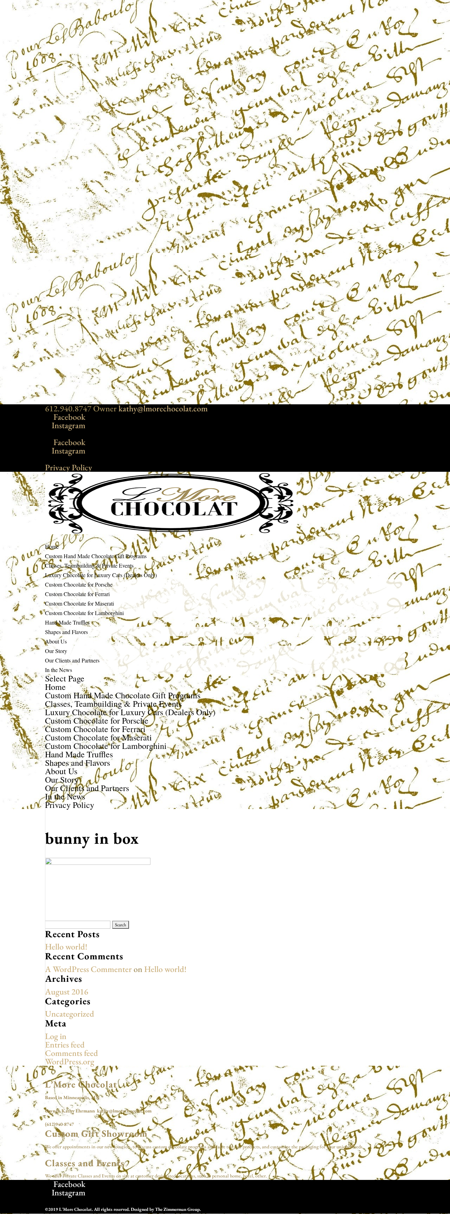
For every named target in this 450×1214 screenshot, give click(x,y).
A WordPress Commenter (88, 969)
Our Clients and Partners (72, 660)
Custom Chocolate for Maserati (79, 603)
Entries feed (65, 1044)
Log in (55, 1036)
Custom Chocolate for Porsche (78, 584)
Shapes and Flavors (66, 631)
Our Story (56, 650)
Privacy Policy (68, 467)
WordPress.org (69, 1061)
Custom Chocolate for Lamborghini (84, 612)
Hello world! (66, 946)
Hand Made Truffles (79, 754)
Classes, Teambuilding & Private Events (113, 703)
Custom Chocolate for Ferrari (77, 594)
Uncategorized (69, 1013)
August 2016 (66, 991)
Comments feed (71, 1052)
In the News (58, 669)
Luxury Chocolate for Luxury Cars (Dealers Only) (130, 712)
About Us (61, 771)
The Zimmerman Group (177, 1209)
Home (55, 686)
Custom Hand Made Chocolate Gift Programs (122, 695)
